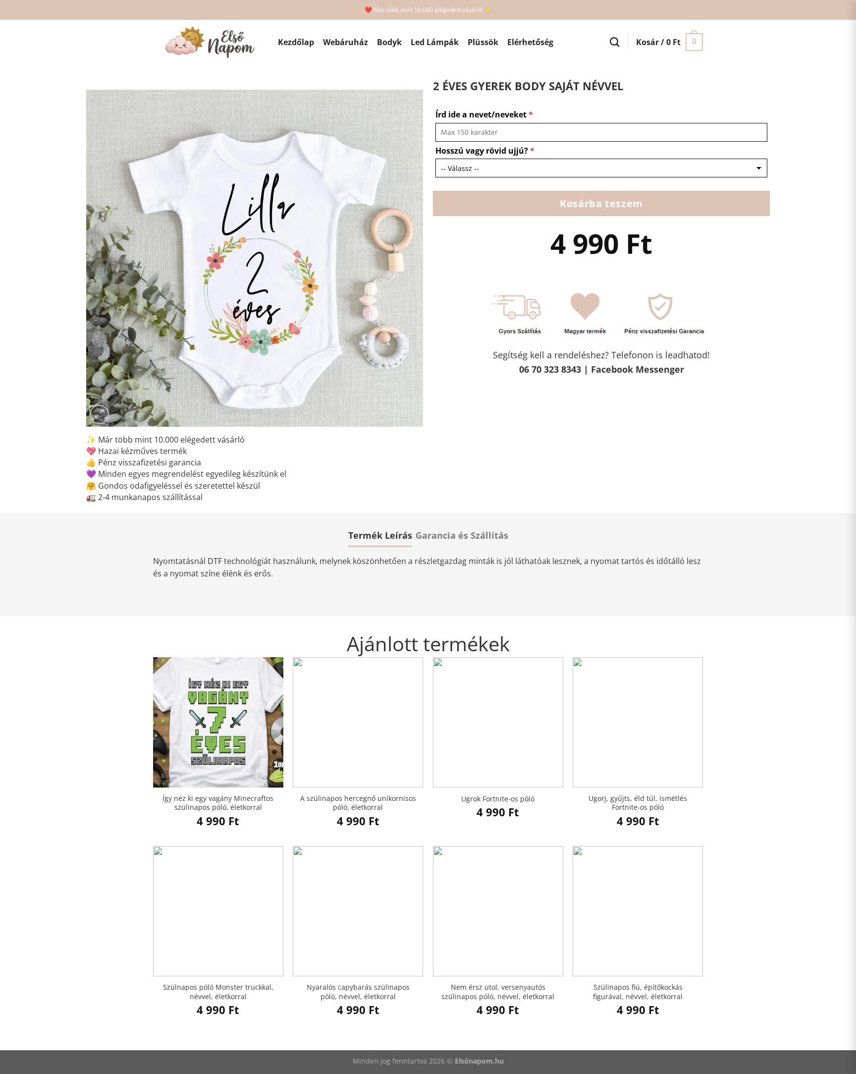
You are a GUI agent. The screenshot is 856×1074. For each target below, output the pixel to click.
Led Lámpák (435, 42)
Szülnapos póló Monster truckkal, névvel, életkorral (218, 992)
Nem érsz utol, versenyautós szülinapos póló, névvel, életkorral (497, 992)
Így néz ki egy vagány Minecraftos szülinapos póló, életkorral (217, 803)
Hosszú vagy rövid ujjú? (485, 150)
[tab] (380, 535)
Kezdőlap (296, 42)
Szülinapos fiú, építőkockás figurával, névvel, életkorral (638, 992)
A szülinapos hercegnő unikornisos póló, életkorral (358, 803)
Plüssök (483, 42)
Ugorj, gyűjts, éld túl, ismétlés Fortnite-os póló (637, 803)
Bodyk (389, 42)
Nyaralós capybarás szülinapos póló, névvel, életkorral (358, 992)
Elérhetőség (530, 42)
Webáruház (345, 42)
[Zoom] (99, 414)
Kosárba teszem (601, 203)
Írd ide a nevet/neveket (484, 114)
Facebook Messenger (637, 369)
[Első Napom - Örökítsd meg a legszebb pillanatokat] (208, 42)
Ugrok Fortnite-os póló (498, 798)
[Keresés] (614, 42)
